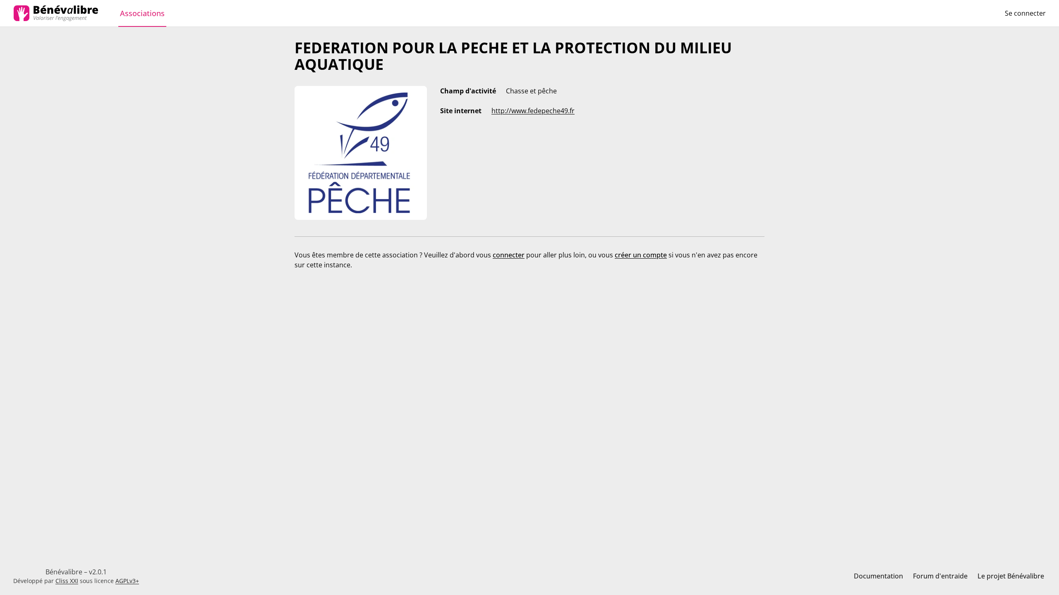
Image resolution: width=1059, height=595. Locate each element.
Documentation (878, 576)
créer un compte (641, 254)
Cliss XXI (66, 581)
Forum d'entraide (940, 576)
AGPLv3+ (127, 581)
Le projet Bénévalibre (1011, 576)
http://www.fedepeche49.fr (533, 110)
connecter (509, 254)
